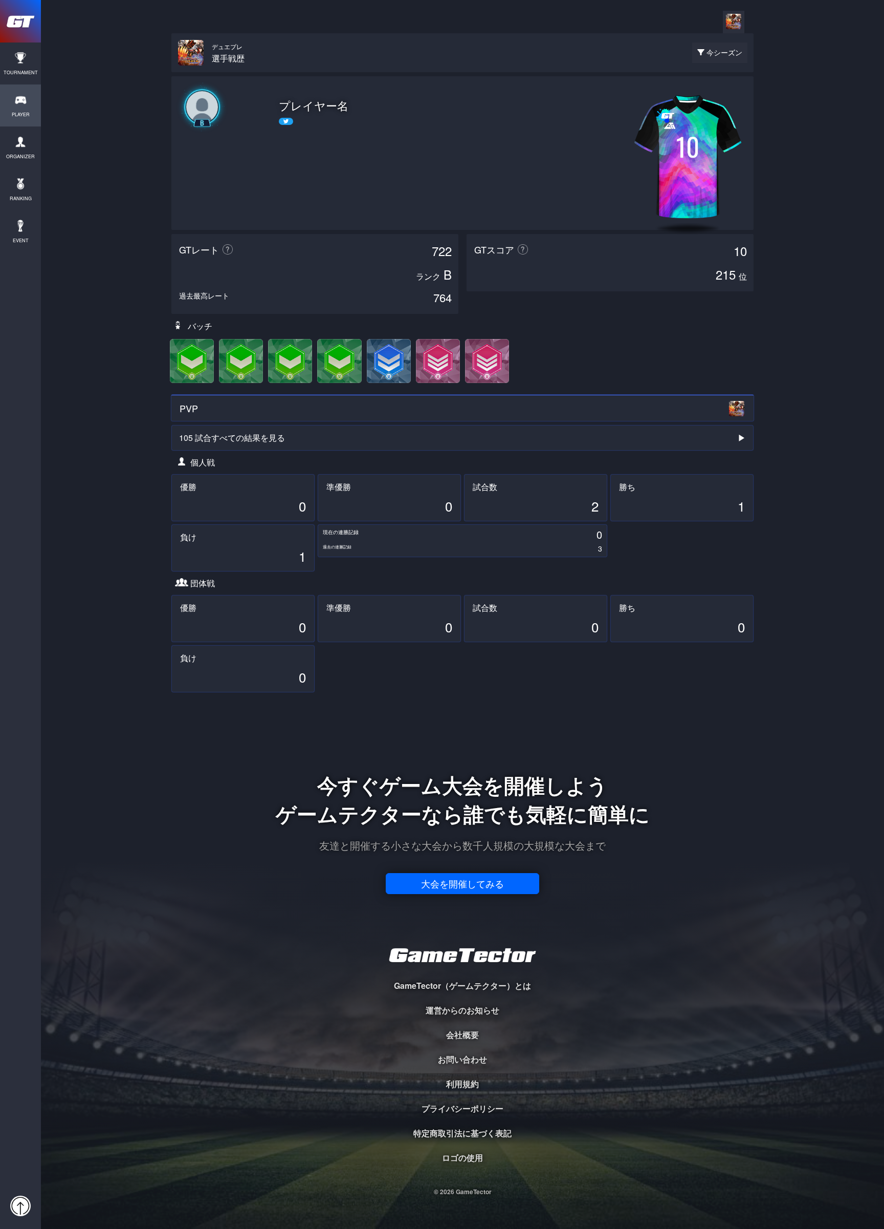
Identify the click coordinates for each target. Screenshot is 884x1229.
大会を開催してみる (462, 883)
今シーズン (724, 52)
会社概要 (462, 1035)
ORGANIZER (20, 156)
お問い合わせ (462, 1059)
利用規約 (462, 1084)
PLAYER (21, 114)
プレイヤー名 (313, 105)
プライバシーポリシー (462, 1108)
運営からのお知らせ (462, 1010)
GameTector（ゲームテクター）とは (462, 985)
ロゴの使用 (462, 1157)
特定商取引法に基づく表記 (462, 1133)
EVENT (21, 240)
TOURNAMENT (21, 72)
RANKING (21, 198)
